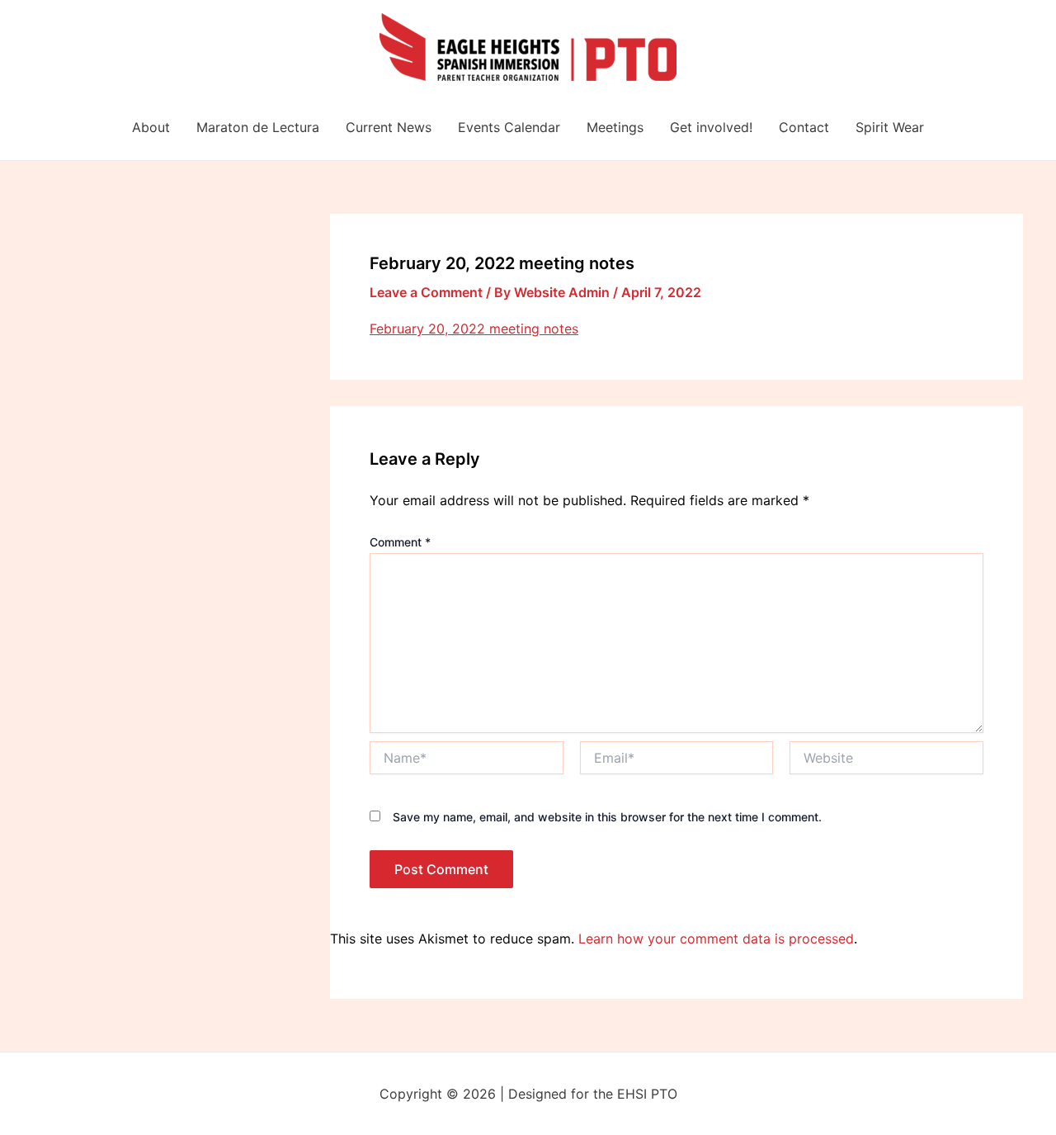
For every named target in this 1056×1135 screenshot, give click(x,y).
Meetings (615, 127)
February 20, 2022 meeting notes (474, 328)
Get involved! (711, 127)
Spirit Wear (890, 127)
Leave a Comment (426, 292)
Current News (388, 127)
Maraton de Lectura (257, 127)
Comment (400, 542)
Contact (804, 127)
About (151, 127)
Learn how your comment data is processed (716, 938)
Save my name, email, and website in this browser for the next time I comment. (607, 817)
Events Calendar (509, 127)
